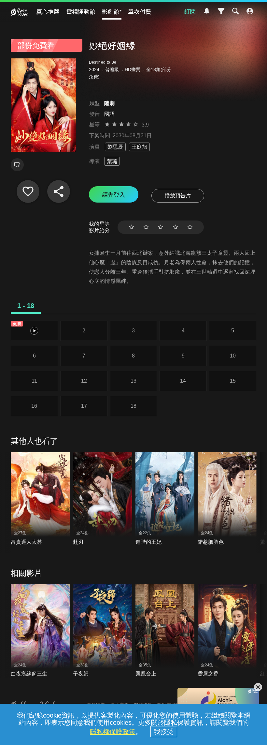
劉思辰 (115, 147)
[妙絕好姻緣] (28, 191)
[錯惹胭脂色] (227, 499)
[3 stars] (160, 227)
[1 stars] (131, 227)
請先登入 (113, 194)
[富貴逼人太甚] (40, 499)
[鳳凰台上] (165, 631)
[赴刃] (102, 499)
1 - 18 (25, 305)
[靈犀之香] (227, 631)
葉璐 (112, 161)
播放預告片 (178, 195)
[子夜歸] (102, 631)
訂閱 (190, 11)
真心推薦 (48, 11)
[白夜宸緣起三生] (40, 631)
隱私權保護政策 (112, 731)
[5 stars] (190, 227)
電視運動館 (80, 11)
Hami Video (19, 12)
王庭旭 (139, 147)
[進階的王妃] (165, 499)
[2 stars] (146, 227)
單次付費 (139, 11)
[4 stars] (175, 227)
